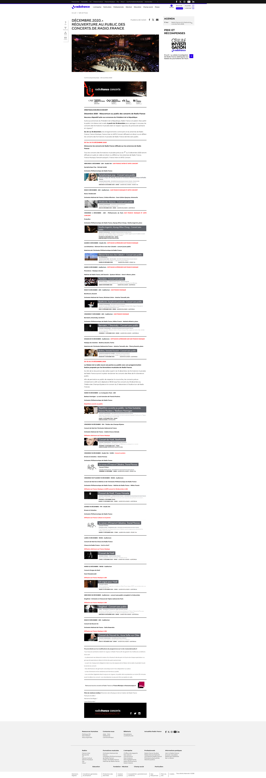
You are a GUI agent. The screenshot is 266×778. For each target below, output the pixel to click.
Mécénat (129, 7)
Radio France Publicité (152, 755)
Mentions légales (75, 774)
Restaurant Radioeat (172, 756)
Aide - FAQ (106, 734)
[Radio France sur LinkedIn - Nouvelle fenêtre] (178, 732)
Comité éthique (108, 737)
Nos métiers (86, 736)
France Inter (75, 1)
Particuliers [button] (107, 7)
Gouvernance (128, 756)
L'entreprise (128, 750)
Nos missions (128, 758)
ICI (90, 1)
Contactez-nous (108, 731)
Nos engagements (130, 759)
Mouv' (123, 1)
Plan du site (163, 774)
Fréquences (65, 29)
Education (96, 766)
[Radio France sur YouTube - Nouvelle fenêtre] (188, 2)
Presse (157, 7)
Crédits (171, 774)
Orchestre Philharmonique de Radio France (112, 757)
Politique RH (86, 734)
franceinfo (84, 1)
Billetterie (188, 5)
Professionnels (149, 750)
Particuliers (159, 766)
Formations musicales (111, 750)
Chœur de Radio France (111, 759)
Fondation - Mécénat (120, 766)
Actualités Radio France (152, 731)
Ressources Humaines (90, 731)
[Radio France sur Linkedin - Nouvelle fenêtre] (193, 2)
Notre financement (130, 761)
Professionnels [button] (118, 7)
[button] (171, 6)
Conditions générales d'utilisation (90, 774)
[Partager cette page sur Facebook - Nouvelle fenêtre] (149, 19)
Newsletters (179, 5)
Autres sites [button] (148, 1)
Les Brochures (128, 736)
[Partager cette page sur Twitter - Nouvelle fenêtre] (153, 19)
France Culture (98, 1)
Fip (118, 1)
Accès (65, 34)
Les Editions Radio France (153, 756)
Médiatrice (106, 736)
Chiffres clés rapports (131, 753)
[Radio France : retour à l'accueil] (81, 7)
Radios (84, 750)
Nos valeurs (127, 755)
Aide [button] (65, 24)
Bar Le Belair (169, 758)
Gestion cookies (120, 774)
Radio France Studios (151, 753)
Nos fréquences (154, 774)
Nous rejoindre (87, 737)
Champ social (148, 7)
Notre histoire (128, 763)
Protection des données (108, 774)
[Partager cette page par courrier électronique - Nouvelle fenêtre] (157, 19)
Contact (65, 39)
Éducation (137, 7)
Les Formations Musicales (135, 1)
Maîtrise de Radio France (111, 761)
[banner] (133, 2)
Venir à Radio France (172, 753)
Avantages (179, 8)
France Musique (110, 1)
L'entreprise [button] (97, 7)
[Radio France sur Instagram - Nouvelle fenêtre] (184, 2)
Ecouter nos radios (171, 755)
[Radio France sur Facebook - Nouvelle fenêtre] (176, 2)
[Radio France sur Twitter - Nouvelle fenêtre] (180, 2)
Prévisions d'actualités (151, 758)
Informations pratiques (173, 750)
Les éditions (188, 8)
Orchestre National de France (110, 754)
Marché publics (149, 759)
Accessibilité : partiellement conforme (137, 774)
